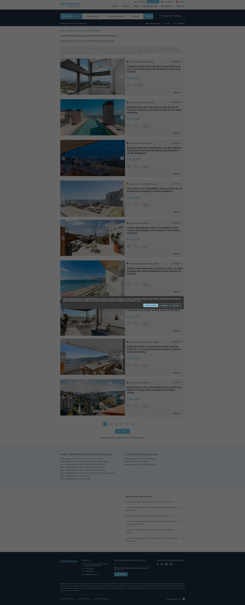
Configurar (164, 305)
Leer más (138, 301)
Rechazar (176, 305)
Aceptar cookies (150, 305)
